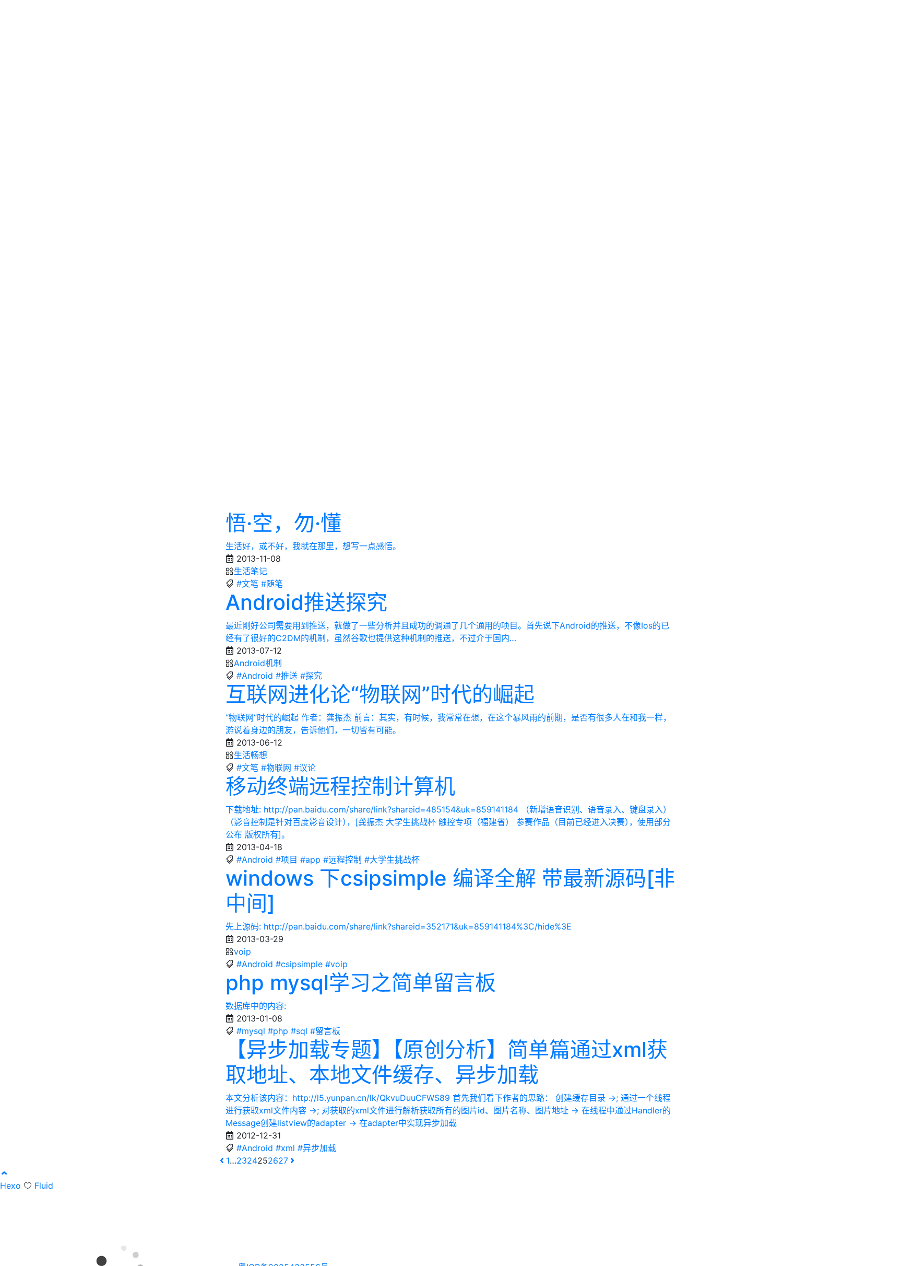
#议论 (305, 767)
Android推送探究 (306, 602)
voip (242, 951)
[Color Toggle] (732, 14)
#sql (299, 1031)
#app (310, 859)
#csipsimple (299, 964)
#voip (336, 964)
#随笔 (272, 583)
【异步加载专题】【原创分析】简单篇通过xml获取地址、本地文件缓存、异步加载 (446, 1062)
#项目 (287, 859)
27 (283, 1160)
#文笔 (247, 583)
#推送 (287, 675)
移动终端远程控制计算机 (340, 786)
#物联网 (276, 767)
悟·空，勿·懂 (283, 523)
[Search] (715, 14)
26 (273, 1160)
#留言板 (325, 1031)
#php (278, 1031)
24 (252, 1160)
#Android (254, 675)
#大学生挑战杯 (392, 859)
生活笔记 (250, 571)
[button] (4, 1173)
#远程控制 (342, 859)
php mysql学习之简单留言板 (360, 982)
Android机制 (258, 663)
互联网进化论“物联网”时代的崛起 (380, 694)
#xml (285, 1148)
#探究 (311, 675)
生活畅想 (250, 755)
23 (241, 1160)
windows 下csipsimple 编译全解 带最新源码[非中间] (450, 890)
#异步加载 (317, 1148)
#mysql (250, 1031)
